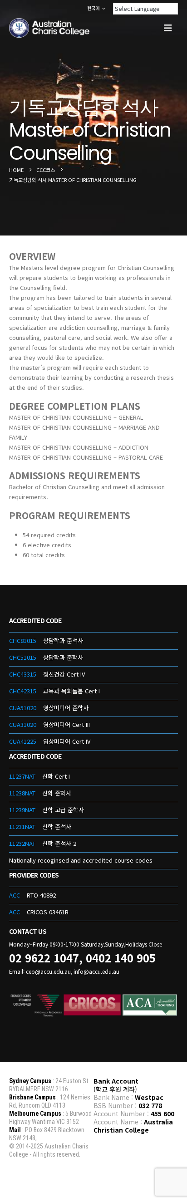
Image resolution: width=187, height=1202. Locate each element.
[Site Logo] (50, 28)
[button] (168, 28)
